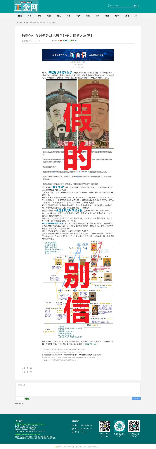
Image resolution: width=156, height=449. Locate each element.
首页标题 (19, 23)
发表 (136, 398)
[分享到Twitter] (76, 40)
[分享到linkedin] (68, 40)
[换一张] (27, 398)
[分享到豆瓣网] (64, 40)
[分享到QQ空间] (59, 40)
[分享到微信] (71, 40)
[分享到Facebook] (66, 40)
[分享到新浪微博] (61, 40)
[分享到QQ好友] (73, 40)
